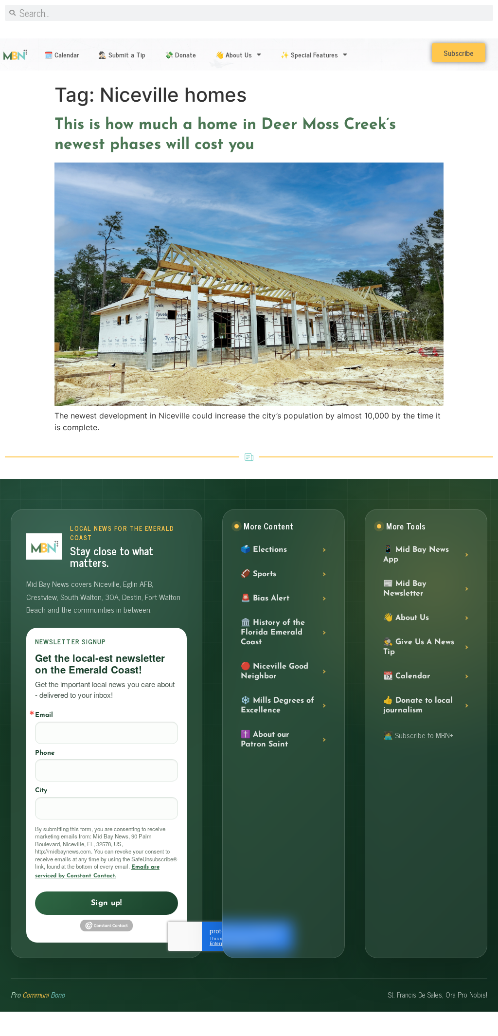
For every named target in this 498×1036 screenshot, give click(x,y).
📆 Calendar (406, 676)
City (41, 790)
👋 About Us (233, 54)
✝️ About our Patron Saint (265, 739)
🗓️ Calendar (61, 54)
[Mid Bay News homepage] (44, 546)
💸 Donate (180, 54)
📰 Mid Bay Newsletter (405, 589)
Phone (44, 753)
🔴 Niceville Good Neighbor (274, 671)
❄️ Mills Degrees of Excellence (277, 705)
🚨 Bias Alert (265, 598)
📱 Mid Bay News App (416, 554)
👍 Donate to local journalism (418, 705)
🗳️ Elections (264, 550)
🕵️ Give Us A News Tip (418, 647)
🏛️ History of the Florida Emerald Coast (273, 632)
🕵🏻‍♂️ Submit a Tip (121, 54)
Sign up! (106, 903)
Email (44, 715)
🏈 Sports (258, 574)
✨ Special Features (309, 54)
